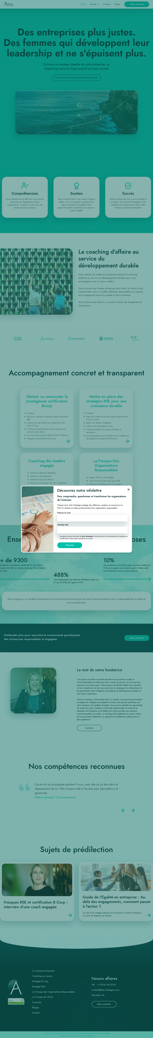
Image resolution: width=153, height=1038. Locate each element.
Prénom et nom (64, 512)
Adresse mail (62, 524)
